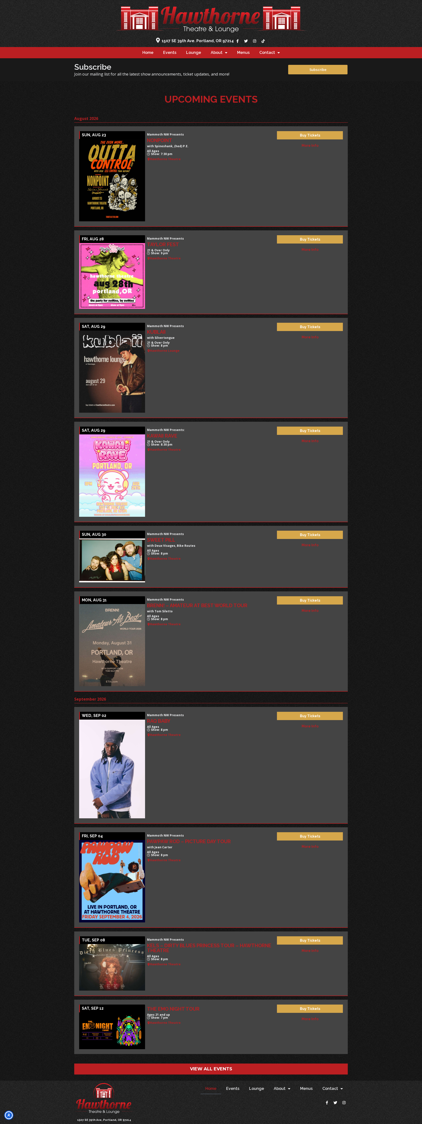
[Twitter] (246, 41)
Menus (243, 52)
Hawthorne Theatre (165, 159)
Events (169, 52)
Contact (267, 52)
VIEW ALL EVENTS (211, 1069)
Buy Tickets (310, 135)
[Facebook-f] (237, 41)
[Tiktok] (263, 41)
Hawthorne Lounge (164, 350)
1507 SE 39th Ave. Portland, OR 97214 (198, 41)
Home (147, 52)
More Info (310, 145)
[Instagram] (254, 41)
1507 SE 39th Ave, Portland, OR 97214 (104, 1120)
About (216, 52)
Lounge (193, 52)
